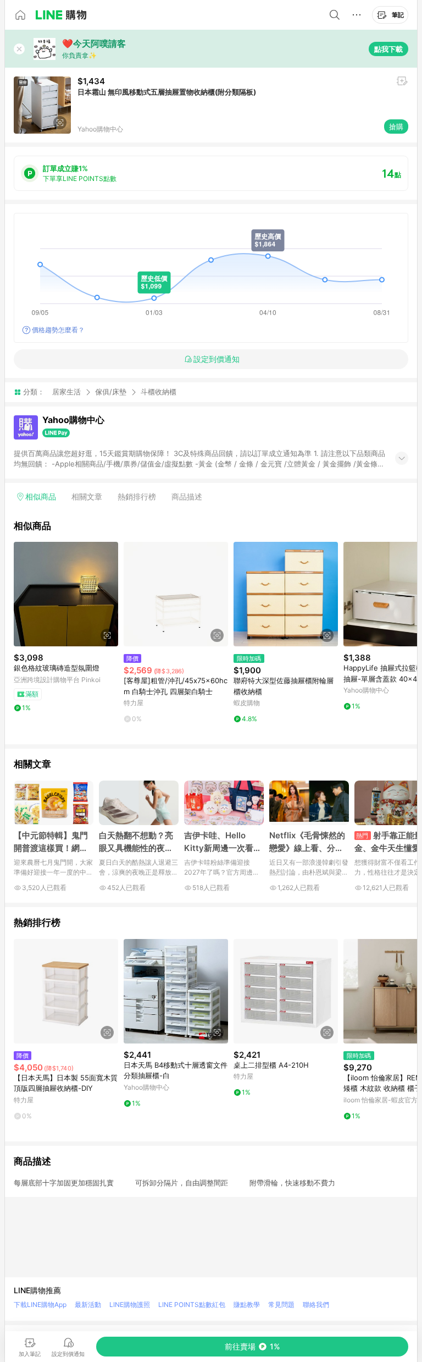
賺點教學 (247, 1304)
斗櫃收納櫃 (158, 392)
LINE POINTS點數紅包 (191, 1304)
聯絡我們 (316, 1304)
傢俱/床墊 (110, 391)
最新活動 (88, 1304)
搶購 (396, 126)
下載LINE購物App (40, 1304)
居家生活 (66, 391)
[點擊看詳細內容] (66, 594)
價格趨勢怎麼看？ (58, 330)
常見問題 (281, 1304)
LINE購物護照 (129, 1304)
